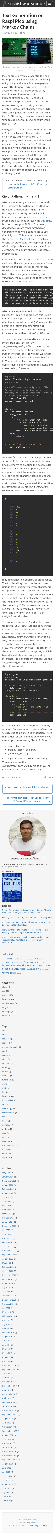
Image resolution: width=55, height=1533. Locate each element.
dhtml (11, 962)
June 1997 (6, 1501)
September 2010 (9, 1386)
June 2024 (6, 1201)
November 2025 (9, 1181)
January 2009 (8, 1406)
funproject (30, 962)
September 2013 (9, 1369)
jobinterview (14, 965)
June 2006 (6, 1468)
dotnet (5, 995)
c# (36, 959)
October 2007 (8, 1427)
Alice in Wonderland (21, 282)
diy (3, 991)
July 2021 (6, 1287)
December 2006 (9, 1451)
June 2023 (6, 1234)
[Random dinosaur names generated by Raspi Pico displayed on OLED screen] (27, 51)
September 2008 (9, 1414)
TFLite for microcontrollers (25, 130)
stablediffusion (44, 969)
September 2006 (9, 1460)
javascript (6, 965)
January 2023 (7, 1246)
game (36, 962)
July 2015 (6, 1341)
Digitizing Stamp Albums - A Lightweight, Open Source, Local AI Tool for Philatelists (26, 924)
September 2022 (9, 1254)
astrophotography (28, 959)
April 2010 (6, 1390)
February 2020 (8, 1316)
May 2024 (6, 1205)
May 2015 (6, 1349)
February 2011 (8, 1382)
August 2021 (7, 1283)
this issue (46, 221)
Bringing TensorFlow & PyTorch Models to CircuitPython (27, 917)
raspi (7, 778)
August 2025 (7, 1185)
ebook (15, 962)
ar (4, 959)
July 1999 (6, 1492)
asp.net (16, 959)
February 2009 (8, 1402)
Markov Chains (28, 239)
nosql (48, 965)
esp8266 (22, 962)
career (40, 959)
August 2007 (7, 1435)
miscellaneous (37, 965)
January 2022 (7, 1271)
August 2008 (7, 1419)
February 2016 (8, 1332)
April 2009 (6, 1398)
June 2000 (6, 1488)
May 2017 (6, 1320)
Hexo (33, 1522)
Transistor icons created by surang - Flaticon (27, 1525)
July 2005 (6, 1472)
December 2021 (9, 1275)
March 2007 (7, 1443)
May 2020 (6, 1312)
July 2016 (6, 1324)
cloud (44, 959)
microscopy (27, 965)
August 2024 (7, 1193)
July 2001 (6, 1480)
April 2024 (6, 1209)
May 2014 (6, 1361)
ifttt (40, 962)
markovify (7, 263)
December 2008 (9, 1410)
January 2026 (7, 1177)
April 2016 (6, 1328)
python (16, 969)
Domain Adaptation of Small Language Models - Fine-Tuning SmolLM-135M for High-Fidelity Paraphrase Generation (25, 940)
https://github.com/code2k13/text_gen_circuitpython (27, 186)
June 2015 (6, 1345)
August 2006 (7, 1464)
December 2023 (9, 1226)
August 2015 (7, 1337)
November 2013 (9, 1365)
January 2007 (7, 1447)
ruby (28, 969)
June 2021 (6, 1291)
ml (24, 33)
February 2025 (8, 1189)
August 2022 (7, 1259)
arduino (9, 959)
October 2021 (8, 1279)
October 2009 (8, 1394)
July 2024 (6, 1197)
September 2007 (9, 1431)
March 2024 (7, 1214)
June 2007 (6, 1439)
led (20, 965)
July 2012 (6, 1373)
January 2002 (7, 1476)
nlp (45, 965)
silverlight (34, 969)
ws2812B (19, 973)
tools (13, 973)
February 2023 (8, 1242)
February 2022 (8, 1267)
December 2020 (9, 1300)
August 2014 (7, 1357)
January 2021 (7, 1296)
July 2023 (6, 1230)
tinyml (17, 778)
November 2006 (9, 1456)
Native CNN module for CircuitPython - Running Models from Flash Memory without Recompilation (26, 912)
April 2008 (6, 1423)
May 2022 (6, 1263)
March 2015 (7, 1353)
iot (43, 962)
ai (2, 959)
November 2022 (9, 1250)
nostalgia (7, 969)
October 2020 (8, 1304)
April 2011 (6, 1378)
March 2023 (7, 1238)
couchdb (5, 962)
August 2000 (7, 1484)
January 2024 (7, 1222)
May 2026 (6, 1173)
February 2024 (8, 1218)
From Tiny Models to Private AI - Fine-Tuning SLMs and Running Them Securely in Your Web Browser (26, 931)
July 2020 (6, 1308)
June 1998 (6, 1497)
